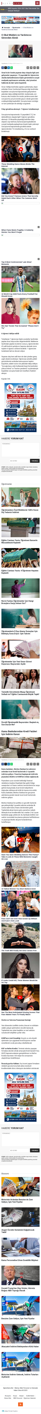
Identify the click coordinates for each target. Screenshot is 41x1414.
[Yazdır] (28, 67)
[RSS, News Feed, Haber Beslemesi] (20, 1404)
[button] (31, 67)
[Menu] (37, 3)
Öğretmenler (16, 27)
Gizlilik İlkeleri (30, 1396)
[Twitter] (5, 67)
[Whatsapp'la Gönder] (11, 67)
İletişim (21, 1396)
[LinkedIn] (8, 67)
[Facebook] (2, 67)
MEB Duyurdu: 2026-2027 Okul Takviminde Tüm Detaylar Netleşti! (23, 9)
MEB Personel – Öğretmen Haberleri (24, 1398)
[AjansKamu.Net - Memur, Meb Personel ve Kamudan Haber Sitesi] (11, 3)
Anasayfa (7, 27)
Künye (15, 1396)
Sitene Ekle (7, 1398)
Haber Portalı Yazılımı (11, 1411)
